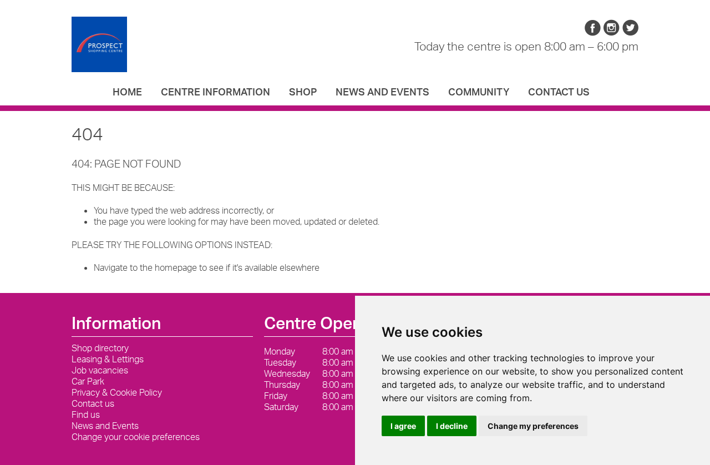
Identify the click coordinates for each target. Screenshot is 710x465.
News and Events (382, 91)
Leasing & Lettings (108, 359)
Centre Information (215, 91)
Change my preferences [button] (533, 426)
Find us (86, 414)
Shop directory (100, 347)
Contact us (559, 91)
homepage (176, 267)
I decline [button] (452, 426)
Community (478, 91)
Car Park (88, 381)
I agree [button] (403, 426)
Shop (303, 91)
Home (127, 91)
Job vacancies (100, 370)
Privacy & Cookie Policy (117, 392)
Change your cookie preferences (136, 436)
